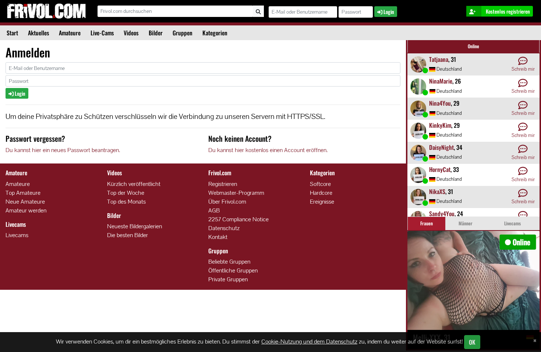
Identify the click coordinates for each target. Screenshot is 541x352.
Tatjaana (438, 59)
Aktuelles (38, 32)
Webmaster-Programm (236, 193)
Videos (131, 32)
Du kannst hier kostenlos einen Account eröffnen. (268, 150)
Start (12, 32)
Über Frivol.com (227, 201)
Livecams (17, 235)
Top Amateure (23, 193)
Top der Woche (125, 193)
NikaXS (437, 191)
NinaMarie (440, 81)
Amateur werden (26, 210)
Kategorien (214, 32)
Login (19, 93)
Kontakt (217, 237)
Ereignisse (322, 201)
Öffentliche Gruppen (233, 270)
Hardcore (321, 193)
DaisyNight (441, 147)
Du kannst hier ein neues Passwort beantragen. (63, 150)
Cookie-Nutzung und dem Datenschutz (309, 341)
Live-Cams (102, 32)
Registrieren (222, 184)
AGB (214, 210)
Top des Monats (126, 201)
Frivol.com (46, 11)
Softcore (320, 184)
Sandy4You (442, 213)
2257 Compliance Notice (238, 219)
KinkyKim (440, 125)
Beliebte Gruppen (229, 261)
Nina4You (440, 103)
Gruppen (182, 32)
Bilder (156, 32)
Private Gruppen (228, 279)
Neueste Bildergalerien (134, 226)
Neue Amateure (25, 201)
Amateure (70, 32)
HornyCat (439, 169)
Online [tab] (473, 46)
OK (472, 342)
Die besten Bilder (127, 235)
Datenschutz (224, 228)
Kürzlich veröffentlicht (133, 184)
